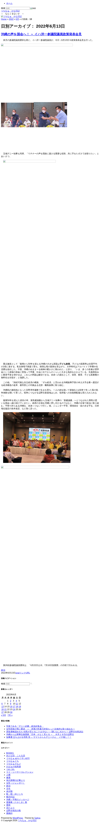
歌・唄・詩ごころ (14, 794)
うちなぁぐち (12, 761)
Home (4, 19)
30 (11, 712)
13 (2, 706)
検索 (3, 8)
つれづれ (10, 769)
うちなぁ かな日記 (10, 11)
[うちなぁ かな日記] (11, 16)
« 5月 (3, 715)
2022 (11, 19)
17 (14, 706)
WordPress (18, 818)
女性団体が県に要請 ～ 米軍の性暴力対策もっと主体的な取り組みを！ (40, 729)
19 (20, 706)
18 (17, 706)
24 (14, 709)
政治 (3, 670)
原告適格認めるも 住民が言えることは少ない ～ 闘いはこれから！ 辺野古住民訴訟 (44, 732)
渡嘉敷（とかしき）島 (16, 802)
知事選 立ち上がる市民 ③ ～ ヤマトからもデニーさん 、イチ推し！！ (38, 737)
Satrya (37, 818)
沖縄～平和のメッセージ (17, 799)
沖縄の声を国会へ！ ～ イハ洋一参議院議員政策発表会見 (41, 34)
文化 (8, 788)
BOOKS (10, 753)
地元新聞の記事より (15, 780)
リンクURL (25, 673)
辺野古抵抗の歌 (13, 810)
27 (2, 712)
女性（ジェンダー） (15, 783)
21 (5, 709)
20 (2, 709)
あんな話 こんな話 (15, 755)
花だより (10, 808)
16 (11, 706)
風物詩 (9, 813)
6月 (17, 19)
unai (17, 673)
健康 (8, 777)
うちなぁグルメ (13, 764)
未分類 (9, 791)
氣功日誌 (10, 797)
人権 (8, 775)
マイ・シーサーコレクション (19, 772)
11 (17, 704)
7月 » (10, 715)
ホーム (9, 3)
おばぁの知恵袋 (13, 766)
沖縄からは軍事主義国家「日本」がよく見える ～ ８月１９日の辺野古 (40, 734)
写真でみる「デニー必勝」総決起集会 (25, 726)
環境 (8, 805)
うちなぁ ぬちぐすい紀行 (18, 758)
